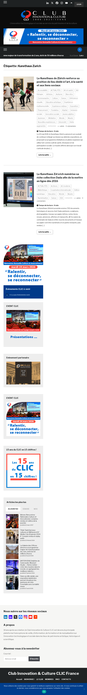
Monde (61, 118)
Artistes (49, 94)
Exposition (74, 106)
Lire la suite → (45, 155)
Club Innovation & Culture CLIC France (43, 673)
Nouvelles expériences (46, 122)
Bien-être (69, 94)
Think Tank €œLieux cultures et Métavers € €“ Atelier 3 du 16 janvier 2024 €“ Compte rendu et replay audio (30, 534)
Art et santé (68, 90)
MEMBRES (49, 679)
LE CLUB (39, 679)
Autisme (59, 94)
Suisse (53, 198)
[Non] (84, 689)
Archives (54, 186)
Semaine (26, 509)
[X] (52, 3)
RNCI (57, 679)
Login (79, 4)
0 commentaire (71, 126)
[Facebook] (57, 3)
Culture (55, 98)
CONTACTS (66, 679)
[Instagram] (61, 3)
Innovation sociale (52, 114)
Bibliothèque (42, 190)
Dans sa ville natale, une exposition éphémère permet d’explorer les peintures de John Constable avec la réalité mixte (29, 581)
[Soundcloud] (71, 3)
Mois (36, 509)
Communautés (43, 98)
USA (61, 198)
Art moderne (65, 186)
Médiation (52, 118)
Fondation (55, 110)
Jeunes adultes (68, 114)
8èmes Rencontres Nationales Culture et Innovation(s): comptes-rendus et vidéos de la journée (29, 519)
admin (62, 126)
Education (52, 194)
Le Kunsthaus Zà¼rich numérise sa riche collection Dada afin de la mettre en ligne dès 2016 (60, 178)
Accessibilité (42, 90)
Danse (63, 98)
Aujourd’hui (13, 509)
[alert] (23, 294)
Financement (43, 110)
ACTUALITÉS (55, 90)
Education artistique (53, 102)
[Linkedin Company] (47, 3)
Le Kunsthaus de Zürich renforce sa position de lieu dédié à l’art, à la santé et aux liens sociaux (60, 82)
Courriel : (7, 654)
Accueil (19, 679)
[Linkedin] (10, 617)
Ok (44, 692)
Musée (70, 118)
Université (62, 122)
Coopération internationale (61, 190)
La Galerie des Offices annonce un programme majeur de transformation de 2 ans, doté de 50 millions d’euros (30, 549)
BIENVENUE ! (29, 679)
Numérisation (43, 198)
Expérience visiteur (59, 106)
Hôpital (64, 110)
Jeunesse (41, 118)
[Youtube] (66, 3)
